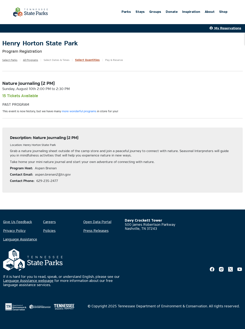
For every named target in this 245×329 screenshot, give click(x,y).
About (210, 12)
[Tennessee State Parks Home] (30, 12)
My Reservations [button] (227, 28)
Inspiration (191, 12)
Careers (49, 222)
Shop (223, 12)
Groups (155, 12)
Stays (140, 12)
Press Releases (96, 231)
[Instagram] (221, 269)
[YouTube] (239, 269)
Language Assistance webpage (28, 281)
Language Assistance (20, 239)
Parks (126, 12)
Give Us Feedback (17, 222)
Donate (172, 12)
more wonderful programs (79, 111)
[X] (230, 269)
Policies (49, 231)
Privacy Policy (14, 231)
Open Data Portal (97, 222)
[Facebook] (212, 269)
